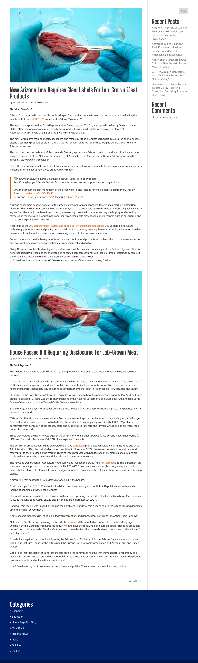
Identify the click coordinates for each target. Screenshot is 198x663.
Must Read (18, 628)
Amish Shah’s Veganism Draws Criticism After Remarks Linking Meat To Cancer (169, 63)
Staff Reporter (19, 358)
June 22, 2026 (76, 197)
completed (79, 445)
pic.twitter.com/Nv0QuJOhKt (37, 193)
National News (20, 633)
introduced (74, 522)
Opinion (16, 645)
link (109, 260)
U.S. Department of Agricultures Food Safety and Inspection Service (67, 225)
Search (184, 11)
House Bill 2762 (35, 119)
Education (17, 616)
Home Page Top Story (24, 622)
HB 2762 (15, 395)
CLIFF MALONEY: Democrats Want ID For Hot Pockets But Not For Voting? (168, 75)
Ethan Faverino (20, 102)
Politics (16, 651)
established (108, 462)
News (47, 102)
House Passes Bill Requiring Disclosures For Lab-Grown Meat (74, 352)
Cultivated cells (18, 381)
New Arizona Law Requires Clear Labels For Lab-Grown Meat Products (73, 93)
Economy (17, 611)
